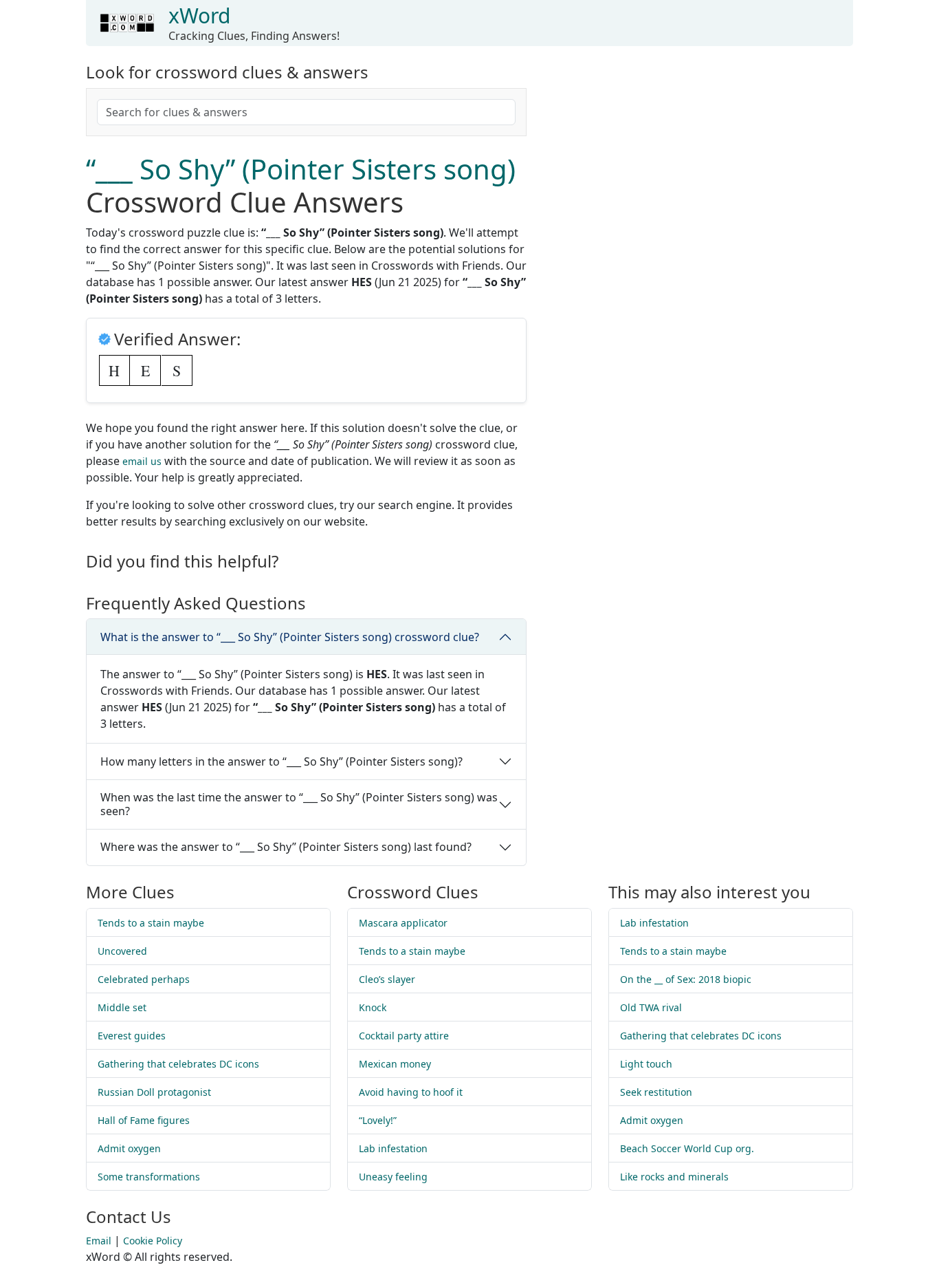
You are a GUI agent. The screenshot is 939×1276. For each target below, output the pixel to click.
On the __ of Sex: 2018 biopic (685, 979)
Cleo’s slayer (387, 979)
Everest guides (132, 1035)
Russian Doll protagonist (154, 1092)
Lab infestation (393, 1148)
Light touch (646, 1063)
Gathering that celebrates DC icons (178, 1063)
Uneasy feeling (393, 1176)
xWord (199, 15)
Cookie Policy (152, 1240)
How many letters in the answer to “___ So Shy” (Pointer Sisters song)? (281, 761)
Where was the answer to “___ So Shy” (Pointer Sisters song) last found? (286, 846)
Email (98, 1240)
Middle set (122, 1007)
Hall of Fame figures (144, 1120)
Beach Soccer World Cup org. (687, 1148)
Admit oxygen (129, 1148)
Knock (372, 1007)
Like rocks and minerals (674, 1176)
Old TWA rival (651, 1007)
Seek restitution (656, 1092)
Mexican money (395, 1063)
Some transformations (149, 1176)
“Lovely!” (378, 1120)
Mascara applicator (403, 922)
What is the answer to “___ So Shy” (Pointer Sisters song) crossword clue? (289, 637)
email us (142, 461)
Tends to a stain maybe (151, 922)
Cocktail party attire (404, 1035)
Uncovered (122, 951)
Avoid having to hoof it (411, 1092)
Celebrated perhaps (144, 979)
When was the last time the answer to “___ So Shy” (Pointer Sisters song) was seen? (299, 804)
